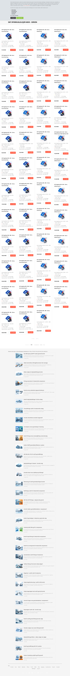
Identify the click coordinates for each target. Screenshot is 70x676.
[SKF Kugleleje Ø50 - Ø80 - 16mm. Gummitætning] (8, 293)
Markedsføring (14, 11)
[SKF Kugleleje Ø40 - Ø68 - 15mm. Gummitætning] (8, 241)
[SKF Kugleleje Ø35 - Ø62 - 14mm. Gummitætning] (8, 216)
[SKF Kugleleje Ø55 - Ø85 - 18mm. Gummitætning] (8, 318)
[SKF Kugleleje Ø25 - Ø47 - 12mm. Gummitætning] (8, 164)
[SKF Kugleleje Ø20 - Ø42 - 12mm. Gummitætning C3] (8, 138)
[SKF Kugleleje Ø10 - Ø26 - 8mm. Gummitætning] (8, 36)
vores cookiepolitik (27, 5)
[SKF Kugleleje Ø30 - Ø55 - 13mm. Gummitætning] (8, 190)
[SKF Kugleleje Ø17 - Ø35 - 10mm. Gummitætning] (8, 113)
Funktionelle (14, 12)
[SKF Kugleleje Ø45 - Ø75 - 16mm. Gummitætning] (8, 267)
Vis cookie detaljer (14, 15)
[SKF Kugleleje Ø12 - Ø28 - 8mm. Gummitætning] (8, 61)
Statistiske (13, 13)
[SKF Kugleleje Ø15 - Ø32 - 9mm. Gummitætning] (8, 87)
